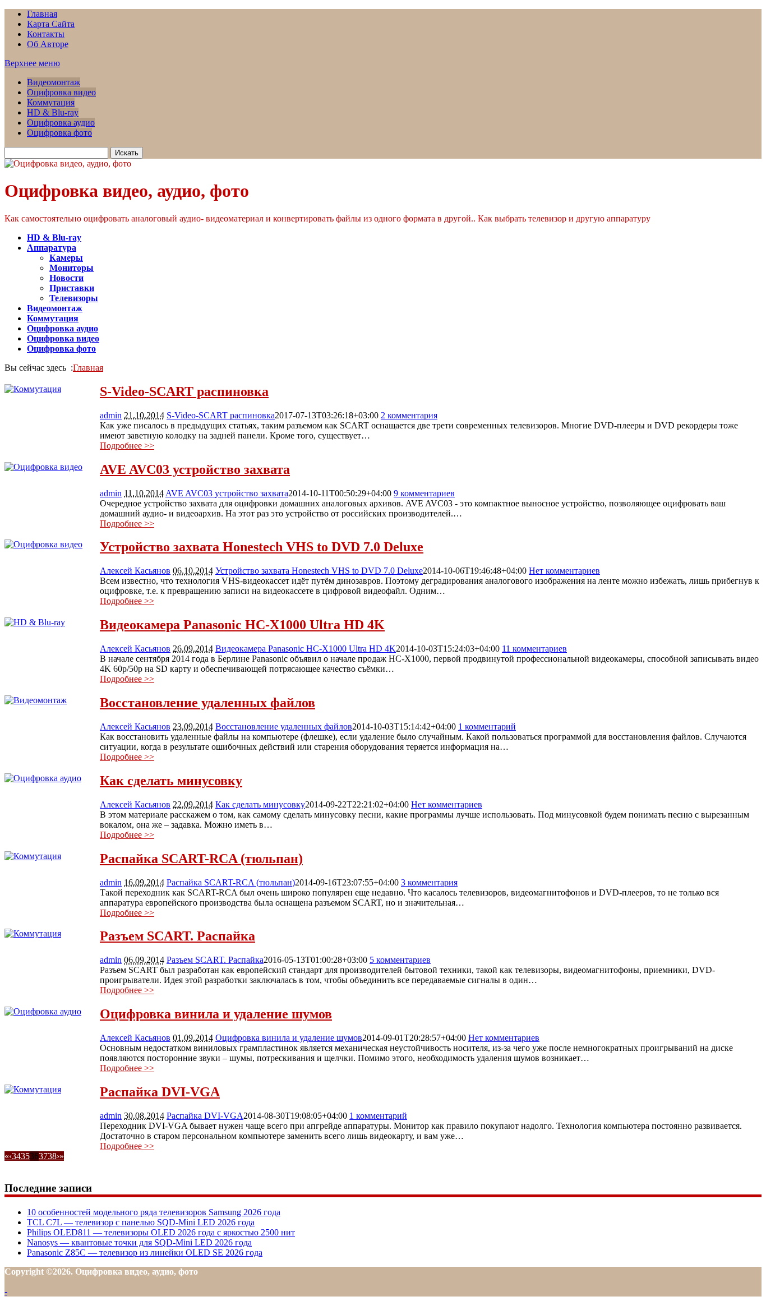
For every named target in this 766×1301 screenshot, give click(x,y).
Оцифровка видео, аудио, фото (126, 191)
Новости (66, 278)
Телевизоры (73, 298)
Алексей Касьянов (135, 570)
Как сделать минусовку (171, 780)
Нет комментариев (564, 570)
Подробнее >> (127, 445)
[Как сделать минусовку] (42, 778)
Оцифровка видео (61, 92)
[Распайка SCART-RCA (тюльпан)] (32, 856)
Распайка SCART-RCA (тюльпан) (201, 858)
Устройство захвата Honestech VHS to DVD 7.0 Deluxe (261, 546)
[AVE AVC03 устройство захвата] (43, 467)
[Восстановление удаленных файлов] (35, 700)
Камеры (66, 257)
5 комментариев (400, 960)
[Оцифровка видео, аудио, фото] (67, 163)
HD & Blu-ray (53, 112)
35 (25, 1156)
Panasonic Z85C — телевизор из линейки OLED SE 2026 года (144, 1252)
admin (111, 415)
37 (43, 1156)
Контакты (45, 34)
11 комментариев (534, 648)
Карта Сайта (51, 24)
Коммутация (51, 102)
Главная (42, 14)
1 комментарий (487, 726)
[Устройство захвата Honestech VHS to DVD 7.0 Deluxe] (43, 544)
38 (52, 1156)
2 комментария (409, 415)
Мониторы (71, 268)
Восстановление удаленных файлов (207, 702)
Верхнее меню (32, 63)
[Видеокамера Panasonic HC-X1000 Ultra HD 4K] (34, 622)
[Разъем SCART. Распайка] (32, 933)
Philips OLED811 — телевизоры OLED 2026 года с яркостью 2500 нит (161, 1232)
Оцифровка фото (59, 132)
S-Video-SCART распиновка (184, 391)
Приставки (71, 288)
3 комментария (429, 882)
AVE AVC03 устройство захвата (195, 469)
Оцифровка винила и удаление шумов (216, 1014)
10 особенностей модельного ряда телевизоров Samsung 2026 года (153, 1212)
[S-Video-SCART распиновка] (32, 389)
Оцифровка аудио (61, 122)
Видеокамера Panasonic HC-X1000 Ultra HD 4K (242, 624)
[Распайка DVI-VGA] (32, 1089)
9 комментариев (424, 493)
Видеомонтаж (53, 82)
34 (16, 1156)
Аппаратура (51, 247)
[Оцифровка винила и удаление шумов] (42, 1011)
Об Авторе (47, 44)
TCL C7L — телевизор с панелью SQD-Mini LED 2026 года (141, 1222)
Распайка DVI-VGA (160, 1092)
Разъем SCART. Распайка (177, 936)
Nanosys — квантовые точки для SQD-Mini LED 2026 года (139, 1242)
